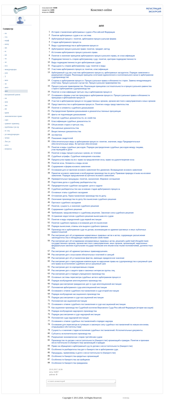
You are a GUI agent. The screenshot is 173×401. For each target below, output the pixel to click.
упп (6, 73)
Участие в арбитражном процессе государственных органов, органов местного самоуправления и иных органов (103, 101)
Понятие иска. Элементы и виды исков (69, 163)
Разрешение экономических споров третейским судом (76, 337)
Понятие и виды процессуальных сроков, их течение (76, 153)
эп (6, 84)
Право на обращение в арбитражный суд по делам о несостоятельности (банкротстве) (92, 346)
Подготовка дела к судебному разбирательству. (74, 182)
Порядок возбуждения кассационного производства (75, 294)
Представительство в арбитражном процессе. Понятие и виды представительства (90, 104)
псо (6, 66)
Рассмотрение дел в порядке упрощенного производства (78, 274)
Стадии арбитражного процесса (66, 42)
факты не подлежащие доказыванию (68, 114)
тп (6, 59)
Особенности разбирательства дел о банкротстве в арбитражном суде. (85, 349)
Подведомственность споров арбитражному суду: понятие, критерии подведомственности (93, 59)
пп (6, 98)
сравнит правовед (12, 124)
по (6, 33)
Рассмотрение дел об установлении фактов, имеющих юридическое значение (87, 258)
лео (6, 105)
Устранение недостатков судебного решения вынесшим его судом (82, 216)
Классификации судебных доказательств (71, 121)
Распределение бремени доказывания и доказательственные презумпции (86, 111)
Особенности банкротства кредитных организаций (75, 356)
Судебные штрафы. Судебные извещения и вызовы (75, 156)
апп (6, 91)
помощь (126, 398)
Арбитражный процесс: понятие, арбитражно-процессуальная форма (83, 39)
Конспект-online (101, 10)
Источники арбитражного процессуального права (74, 52)
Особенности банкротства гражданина (69, 363)
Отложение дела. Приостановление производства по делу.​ (78, 196)
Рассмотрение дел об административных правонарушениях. (79, 251)
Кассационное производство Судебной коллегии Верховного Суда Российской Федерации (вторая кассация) (102, 307)
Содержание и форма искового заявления (70, 166)
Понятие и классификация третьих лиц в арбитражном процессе (81, 92)
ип (6, 55)
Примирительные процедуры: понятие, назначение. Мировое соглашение (85, 179)
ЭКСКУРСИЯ (155, 11)
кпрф (7, 40)
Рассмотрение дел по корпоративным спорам (72, 267)
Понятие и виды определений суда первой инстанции (76, 219)
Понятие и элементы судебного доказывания (72, 108)
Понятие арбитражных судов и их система (71, 35)
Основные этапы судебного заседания (69, 192)
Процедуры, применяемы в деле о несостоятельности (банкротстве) (83, 353)
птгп (7, 145)
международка (10, 69)
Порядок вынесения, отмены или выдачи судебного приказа (79, 226)
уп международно (12, 134)
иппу (7, 44)
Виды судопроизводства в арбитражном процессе (74, 45)
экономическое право (13, 116)
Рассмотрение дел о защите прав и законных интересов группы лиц (83, 270)
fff (6, 109)
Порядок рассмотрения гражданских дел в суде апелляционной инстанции (86, 284)
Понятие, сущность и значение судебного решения (75, 206)
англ (6, 87)
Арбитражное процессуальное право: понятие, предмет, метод (80, 49)
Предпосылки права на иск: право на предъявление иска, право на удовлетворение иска (92, 160)
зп (6, 62)
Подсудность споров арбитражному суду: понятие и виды (78, 66)
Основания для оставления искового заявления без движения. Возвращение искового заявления (96, 170)
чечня (7, 138)
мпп (6, 80)
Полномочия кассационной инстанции (69, 301)
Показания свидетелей (62, 138)
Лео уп (7, 142)
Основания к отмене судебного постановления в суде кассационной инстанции (88, 304)
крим (7, 113)
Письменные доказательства (65, 128)
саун (6, 120)
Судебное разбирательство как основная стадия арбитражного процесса (85, 189)
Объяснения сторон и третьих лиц (67, 124)
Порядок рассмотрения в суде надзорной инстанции (75, 314)
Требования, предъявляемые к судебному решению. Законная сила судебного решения (92, 213)
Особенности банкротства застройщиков (70, 359)
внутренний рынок (12, 95)
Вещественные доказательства (66, 131)
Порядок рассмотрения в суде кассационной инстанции (77, 297)
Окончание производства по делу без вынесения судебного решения (83, 199)
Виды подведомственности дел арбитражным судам (76, 62)
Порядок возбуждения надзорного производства (74, 311)
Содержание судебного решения (66, 209)
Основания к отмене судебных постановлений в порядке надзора (82, 321)
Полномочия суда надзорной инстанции (70, 318)
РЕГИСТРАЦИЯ (153, 8)
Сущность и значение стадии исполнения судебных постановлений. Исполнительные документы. (97, 330)
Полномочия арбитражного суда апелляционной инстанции (79, 287)
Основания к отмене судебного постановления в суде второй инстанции (85, 291)
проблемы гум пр (12, 127)
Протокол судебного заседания (66, 202)
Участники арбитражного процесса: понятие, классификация (79, 69)
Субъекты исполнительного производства (71, 333)
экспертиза (56, 135)
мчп (6, 102)
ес (5, 51)
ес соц (7, 131)
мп (6, 48)
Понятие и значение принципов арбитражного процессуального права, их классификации (93, 56)
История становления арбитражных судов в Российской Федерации (83, 32)
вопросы (8, 149)
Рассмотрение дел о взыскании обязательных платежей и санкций (82, 254)
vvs (6, 37)
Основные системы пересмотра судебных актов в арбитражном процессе (86, 277)
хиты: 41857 (54, 372)
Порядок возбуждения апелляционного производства (76, 280)
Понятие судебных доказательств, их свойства (73, 118)
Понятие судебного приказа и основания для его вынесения (79, 223)
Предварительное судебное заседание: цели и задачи (76, 185)
